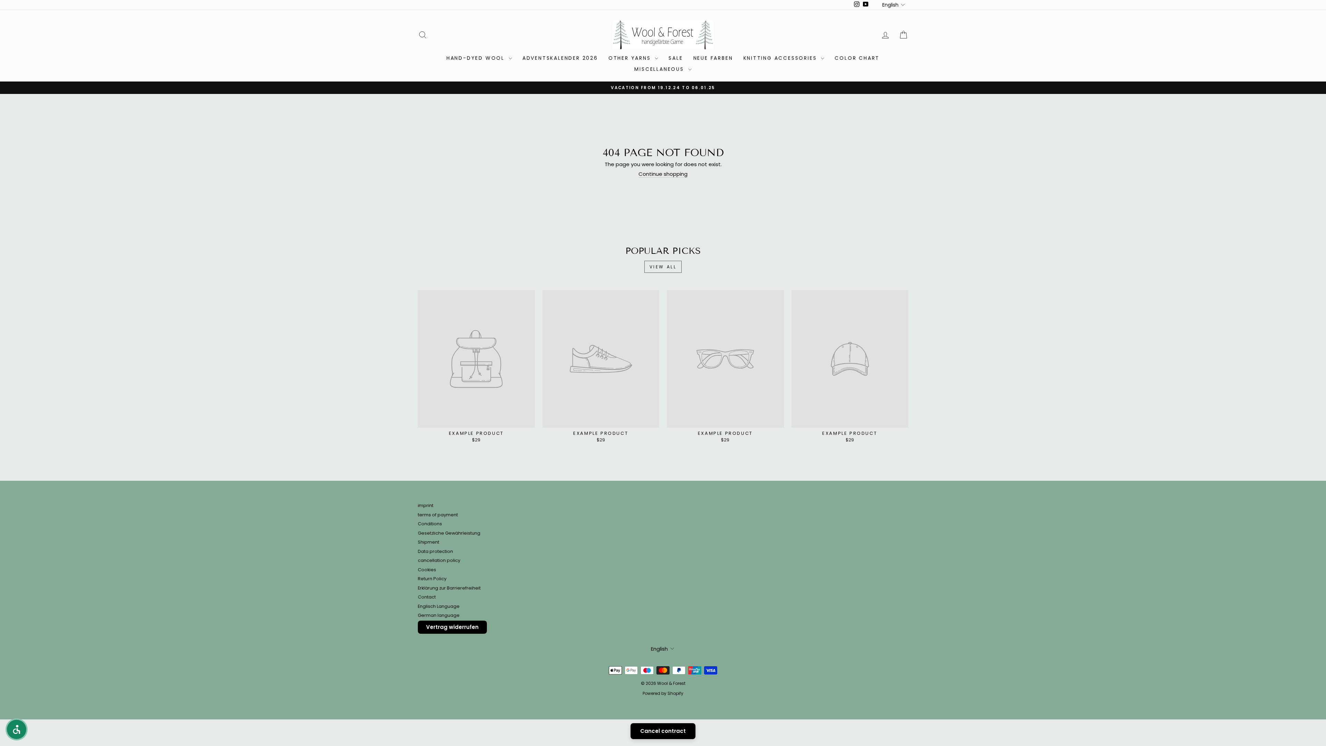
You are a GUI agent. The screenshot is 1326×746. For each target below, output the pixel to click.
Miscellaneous (660, 69)
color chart (857, 58)
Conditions (430, 524)
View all (663, 267)
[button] (17, 729)
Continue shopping (663, 174)
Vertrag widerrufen (452, 627)
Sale (676, 58)
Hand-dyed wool (476, 58)
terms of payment (438, 515)
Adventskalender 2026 (560, 58)
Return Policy (432, 579)
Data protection (435, 551)
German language (439, 615)
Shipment (428, 542)
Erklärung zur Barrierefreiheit (449, 588)
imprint (425, 505)
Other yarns (630, 58)
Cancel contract (663, 731)
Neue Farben (713, 58)
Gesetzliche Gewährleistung (449, 533)
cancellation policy (439, 560)
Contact (427, 597)
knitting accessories (781, 58)
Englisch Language (439, 606)
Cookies (427, 570)
